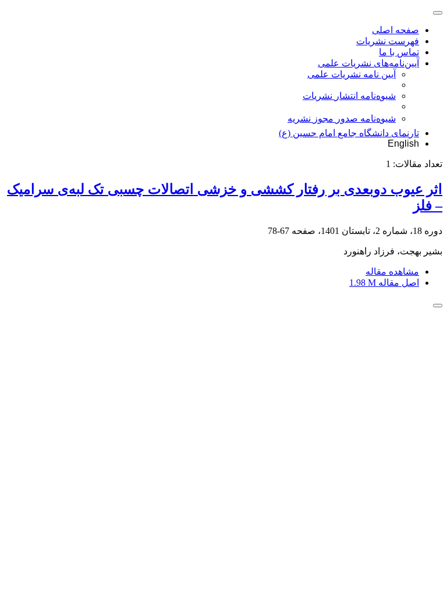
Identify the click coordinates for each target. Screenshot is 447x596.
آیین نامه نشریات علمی (351, 74)
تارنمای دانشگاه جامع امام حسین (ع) (349, 133)
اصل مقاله (384, 283)
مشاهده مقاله (392, 271)
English (403, 143)
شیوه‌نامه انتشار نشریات (349, 96)
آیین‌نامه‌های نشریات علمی (368, 63)
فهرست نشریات (387, 41)
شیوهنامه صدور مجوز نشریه (342, 118)
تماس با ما (399, 52)
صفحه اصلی (395, 30)
